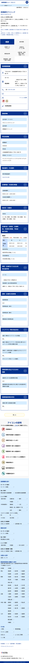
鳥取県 (9, 602)
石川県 (23, 585)
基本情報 (21, 42)
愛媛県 (23, 608)
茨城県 (9, 577)
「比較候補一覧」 (14, 25)
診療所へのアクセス (7, 47)
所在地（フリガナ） (7, 155)
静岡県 (16, 591)
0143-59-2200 (11, 89)
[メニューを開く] (27, 2)
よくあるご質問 (19, 634)
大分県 (16, 616)
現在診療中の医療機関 (6, 493)
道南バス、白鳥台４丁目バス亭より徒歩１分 (13, 286)
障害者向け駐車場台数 (7, 319)
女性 (11, 510)
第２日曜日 (14, 217)
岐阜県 (9, 591)
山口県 (16, 605)
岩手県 (16, 571)
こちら (16, 425)
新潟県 (9, 585)
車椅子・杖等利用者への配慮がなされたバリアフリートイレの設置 (14, 351)
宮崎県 (23, 616)
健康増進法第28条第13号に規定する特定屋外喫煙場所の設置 (13, 385)
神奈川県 (10, 582)
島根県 (16, 602)
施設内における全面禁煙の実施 (10, 378)
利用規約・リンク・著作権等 (8, 643)
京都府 (23, 594)
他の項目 (12, 518)
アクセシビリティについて (7, 646)
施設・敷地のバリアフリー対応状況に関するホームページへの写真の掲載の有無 (14, 343)
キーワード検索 (4, 487)
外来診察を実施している (8, 259)
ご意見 (2, 629)
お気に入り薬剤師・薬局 (7, 551)
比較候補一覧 (18, 524)
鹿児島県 (10, 619)
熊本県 (9, 616)
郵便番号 (4, 142)
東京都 (23, 579)
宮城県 (23, 571)
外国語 (11, 501)
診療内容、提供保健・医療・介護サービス (21, 53)
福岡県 (9, 614)
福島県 (23, 574)
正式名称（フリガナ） (7, 119)
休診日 (4, 214)
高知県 (9, 611)
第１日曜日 (7, 217)
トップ (2, 5)
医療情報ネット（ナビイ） (8, 2)
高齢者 (11, 504)
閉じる (14, 415)
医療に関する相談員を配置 (8, 403)
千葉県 (16, 579)
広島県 (9, 605)
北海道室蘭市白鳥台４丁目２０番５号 (11, 152)
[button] (14, 113)
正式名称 (4, 126)
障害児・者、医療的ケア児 (16, 507)
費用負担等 (7, 53)
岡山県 (23, 602)
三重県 (9, 594)
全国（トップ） (4, 557)
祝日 (14, 219)
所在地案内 (18, 643)
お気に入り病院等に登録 (7, 17)
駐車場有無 (5, 300)
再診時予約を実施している (8, 252)
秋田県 (9, 574)
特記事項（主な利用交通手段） (10, 283)
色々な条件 (21, 545)
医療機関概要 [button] (6, 66)
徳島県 (9, 608)
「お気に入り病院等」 (19, 19)
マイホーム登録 (4, 632)
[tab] (7, 42)
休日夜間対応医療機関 (20, 493)
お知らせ (3, 634)
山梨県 (16, 588)
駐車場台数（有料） (7, 306)
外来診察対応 (5, 255)
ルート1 (4, 275)
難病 (20, 510)
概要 (7, 42)
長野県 (23, 588)
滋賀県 (16, 594)
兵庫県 (16, 597)
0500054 (4, 146)
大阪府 (9, 597)
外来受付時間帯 (6, 197)
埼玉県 (9, 579)
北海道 (9, 568)
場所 (20, 499)
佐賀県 (16, 614)
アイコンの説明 (23, 97)
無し (3, 339)
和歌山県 (10, 599)
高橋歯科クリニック (7, 129)
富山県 (16, 585)
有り (3, 303)
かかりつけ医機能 (13, 514)
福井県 (9, 588)
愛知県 (23, 591)
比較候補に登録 (4, 23)
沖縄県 (9, 622)
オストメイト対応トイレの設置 (10, 359)
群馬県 (23, 577)
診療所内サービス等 (21, 47)
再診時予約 (5, 249)
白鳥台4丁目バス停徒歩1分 (9, 280)
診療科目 (12, 499)
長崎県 (23, 614)
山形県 (16, 574)
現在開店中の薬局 (5, 539)
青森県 (9, 571)
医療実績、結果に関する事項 (7, 59)
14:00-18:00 (12, 194)
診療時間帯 (5, 190)
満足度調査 (17, 629)
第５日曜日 (9, 219)
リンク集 (3, 637)
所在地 (4, 149)
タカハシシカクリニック (8, 122)
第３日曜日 (20, 217)
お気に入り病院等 (5, 524)
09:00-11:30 (5, 194)
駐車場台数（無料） (7, 312)
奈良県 (23, 597)
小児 (20, 504)
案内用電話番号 (6, 174)
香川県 (16, 608)
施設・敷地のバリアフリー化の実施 (11, 335)
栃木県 (16, 577)
